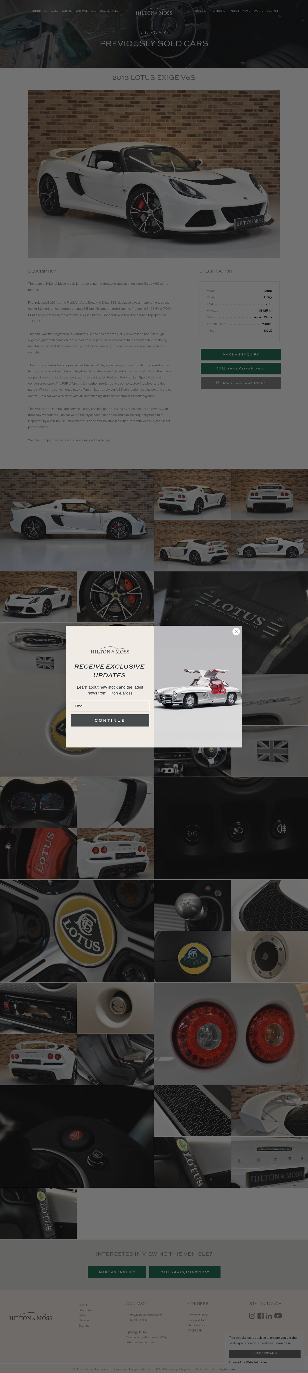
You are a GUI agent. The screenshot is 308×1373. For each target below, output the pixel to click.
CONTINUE (110, 720)
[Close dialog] (236, 631)
